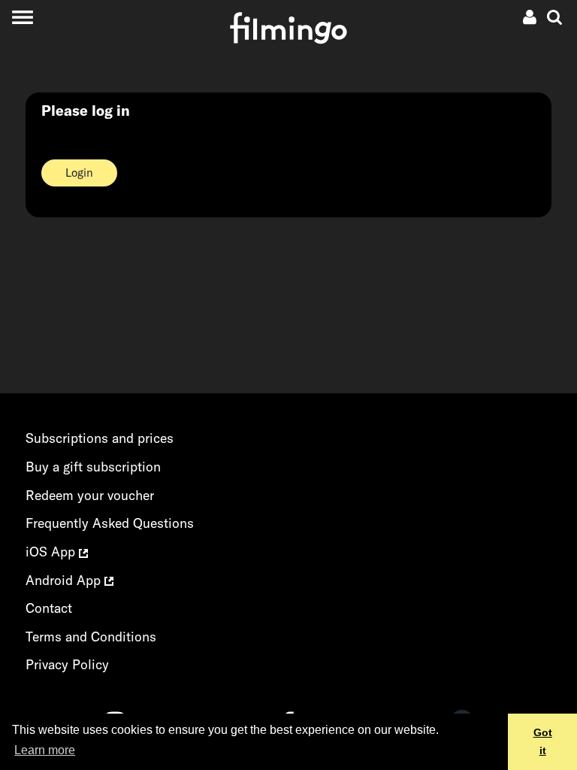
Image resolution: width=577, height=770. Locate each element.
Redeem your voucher (90, 495)
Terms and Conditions (91, 636)
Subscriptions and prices (100, 438)
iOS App (52, 551)
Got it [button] (542, 741)
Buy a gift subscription (93, 466)
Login (79, 172)
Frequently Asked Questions (110, 523)
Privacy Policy (67, 664)
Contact (49, 608)
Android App (65, 580)
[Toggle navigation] (22, 17)
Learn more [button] (44, 750)
